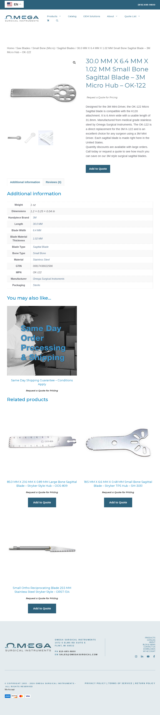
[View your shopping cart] (48, 21)
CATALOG (151, 640)
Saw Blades (23, 48)
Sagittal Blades (66, 48)
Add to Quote (98, 168)
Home (10, 48)
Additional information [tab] (25, 182)
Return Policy (145, 683)
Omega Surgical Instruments (48, 278)
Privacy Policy (95, 683)
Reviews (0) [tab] (53, 182)
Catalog (72, 16)
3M (34, 217)
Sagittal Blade (41, 247)
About (110, 16)
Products (52, 16)
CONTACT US (149, 647)
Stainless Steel (41, 259)
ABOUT (152, 642)
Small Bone (39, 253)
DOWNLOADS (149, 649)
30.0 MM (37, 224)
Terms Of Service (120, 683)
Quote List (130, 16)
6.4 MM (37, 230)
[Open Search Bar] (57, 21)
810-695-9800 (67, 651)
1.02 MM (37, 238)
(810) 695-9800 (146, 4)
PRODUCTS (150, 638)
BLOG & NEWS (149, 645)
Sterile (36, 285)
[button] (74, 62)
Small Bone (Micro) (43, 48)
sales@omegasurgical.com (78, 654)
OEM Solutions (91, 16)
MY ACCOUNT (149, 651)
